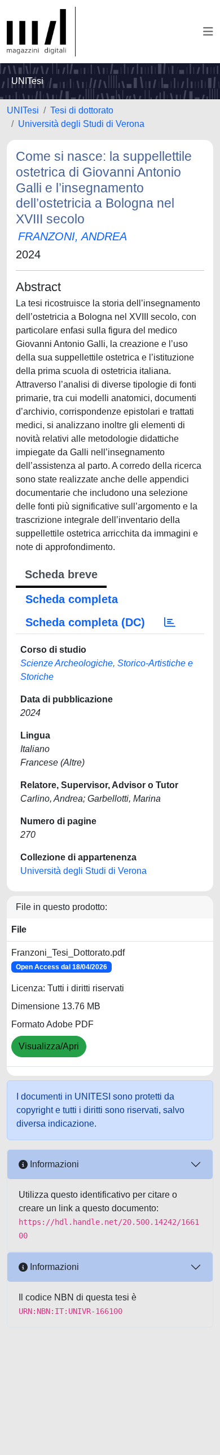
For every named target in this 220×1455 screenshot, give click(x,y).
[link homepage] (41, 31)
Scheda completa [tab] (71, 599)
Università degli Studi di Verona (81, 124)
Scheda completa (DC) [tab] (85, 622)
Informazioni (53, 1164)
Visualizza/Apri (49, 1046)
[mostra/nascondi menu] (208, 31)
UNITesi (23, 110)
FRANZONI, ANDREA (72, 236)
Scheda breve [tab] (61, 574)
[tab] (170, 622)
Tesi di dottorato (81, 110)
